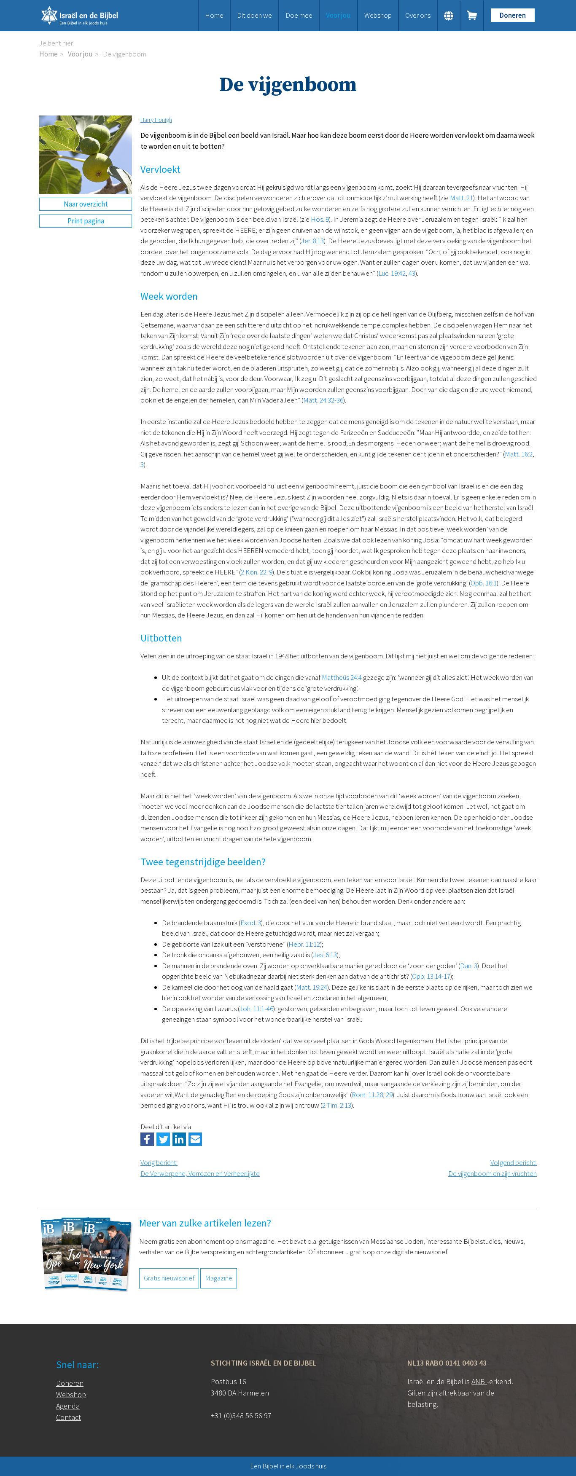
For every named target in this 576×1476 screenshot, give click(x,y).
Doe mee (298, 15)
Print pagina (85, 220)
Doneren (513, 15)
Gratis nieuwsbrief (169, 1278)
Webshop (378, 15)
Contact (68, 1417)
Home (214, 15)
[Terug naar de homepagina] (89, 15)
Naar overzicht (86, 204)
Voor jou (338, 15)
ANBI (479, 1381)
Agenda (68, 1406)
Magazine (218, 1278)
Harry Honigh (156, 119)
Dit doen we (254, 15)
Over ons (418, 15)
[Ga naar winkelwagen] (472, 15)
